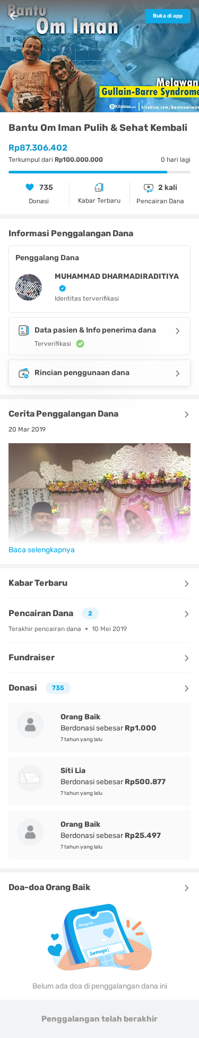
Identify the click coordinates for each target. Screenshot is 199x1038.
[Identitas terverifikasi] (60, 288)
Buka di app (168, 16)
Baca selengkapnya (41, 549)
